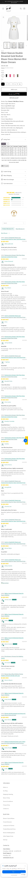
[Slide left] (1, 45)
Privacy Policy (6, 805)
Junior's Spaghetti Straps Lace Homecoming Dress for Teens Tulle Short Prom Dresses (13, 239)
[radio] (2, 75)
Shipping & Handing (8, 794)
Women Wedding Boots (9, 832)
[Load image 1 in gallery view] (7, 45)
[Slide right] (26, 45)
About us (5, 787)
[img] (14, 192)
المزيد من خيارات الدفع (14, 97)
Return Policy (6, 798)
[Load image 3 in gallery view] (21, 45)
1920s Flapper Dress (8, 836)
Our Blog (5, 791)
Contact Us (6, 808)
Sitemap (5, 839)
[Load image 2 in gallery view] (14, 45)
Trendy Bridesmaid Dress (9, 829)
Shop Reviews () (20, 229)
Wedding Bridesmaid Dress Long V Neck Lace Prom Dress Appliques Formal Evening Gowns (13, 743)
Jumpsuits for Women (8, 825)
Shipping (2, 67)
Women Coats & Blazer (8, 818)
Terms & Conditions (8, 801)
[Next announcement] (25, 2)
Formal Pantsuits (7, 822)
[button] (3, 8)
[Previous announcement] (3, 2)
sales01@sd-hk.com (8, 857)
